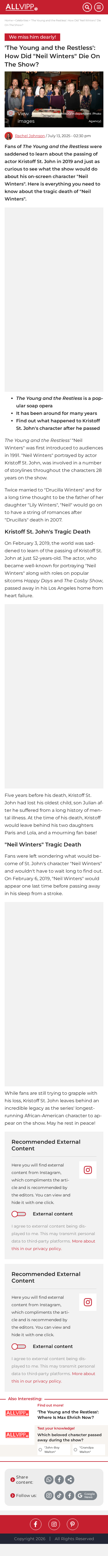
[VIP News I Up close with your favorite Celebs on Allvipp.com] (44, 7)
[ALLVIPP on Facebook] (35, 1524)
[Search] (87, 7)
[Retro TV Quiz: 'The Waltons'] (17, 1441)
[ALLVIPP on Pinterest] (72, 1524)
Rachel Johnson (30, 136)
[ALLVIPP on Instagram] (54, 1524)
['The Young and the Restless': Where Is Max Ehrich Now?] (17, 1413)
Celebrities (21, 20)
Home (9, 20)
